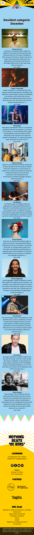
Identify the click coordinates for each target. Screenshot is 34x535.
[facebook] (28, 3)
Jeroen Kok (17, 355)
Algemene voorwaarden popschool (17, 522)
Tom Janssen (17, 316)
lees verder (17, 67)
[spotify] (32, 3)
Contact (17, 520)
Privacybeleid (17, 524)
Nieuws (17, 518)
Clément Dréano (17, 163)
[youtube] (30, 3)
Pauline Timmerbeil (17, 88)
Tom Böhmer (17, 202)
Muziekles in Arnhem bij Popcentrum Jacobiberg (17, 510)
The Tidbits (20, 472)
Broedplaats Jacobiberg (17, 516)
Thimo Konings (17, 392)
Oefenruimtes (17, 512)
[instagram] (25, 3)
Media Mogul (19, 474)
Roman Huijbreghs (17, 279)
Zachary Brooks (17, 49)
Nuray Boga (17, 126)
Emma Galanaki (17, 239)
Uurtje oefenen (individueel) (17, 514)
